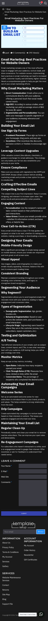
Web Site (5, 477)
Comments (5, 482)
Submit (24, 513)
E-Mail (4, 471)
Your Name (5, 466)
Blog (8, 9)
